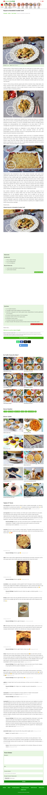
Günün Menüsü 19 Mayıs (7, 403)
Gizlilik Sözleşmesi (34, 787)
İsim (5, 766)
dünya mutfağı (11, 411)
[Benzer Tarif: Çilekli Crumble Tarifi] (13, 425)
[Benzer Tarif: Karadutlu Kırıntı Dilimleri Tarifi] (34, 441)
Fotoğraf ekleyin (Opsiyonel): (10, 776)
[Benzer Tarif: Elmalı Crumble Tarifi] (34, 457)
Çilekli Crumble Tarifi (6, 432)
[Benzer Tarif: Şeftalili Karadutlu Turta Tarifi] (13, 457)
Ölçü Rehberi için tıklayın (39, 272)
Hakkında (4, 787)
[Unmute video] (23, 220)
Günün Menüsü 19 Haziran (28, 403)
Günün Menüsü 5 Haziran (7, 387)
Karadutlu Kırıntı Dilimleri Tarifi (29, 448)
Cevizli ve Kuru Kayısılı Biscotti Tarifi (30, 481)
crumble (5, 411)
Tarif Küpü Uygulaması (16, 787)
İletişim (9, 787)
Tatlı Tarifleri (13, 13)
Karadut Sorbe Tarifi (6, 448)
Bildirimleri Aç (24, 345)
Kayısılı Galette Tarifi (27, 432)
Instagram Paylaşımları (25, 787)
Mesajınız (6, 755)
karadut (22, 411)
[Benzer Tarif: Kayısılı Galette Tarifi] (34, 425)
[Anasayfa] (9, 1)
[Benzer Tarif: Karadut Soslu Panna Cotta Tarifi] (13, 489)
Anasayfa (5, 13)
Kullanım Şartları (41, 787)
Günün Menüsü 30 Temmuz (28, 371)
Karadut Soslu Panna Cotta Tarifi (8, 497)
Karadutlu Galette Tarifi (7, 481)
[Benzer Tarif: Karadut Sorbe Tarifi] (13, 441)
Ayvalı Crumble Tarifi (27, 497)
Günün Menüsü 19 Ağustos (28, 387)
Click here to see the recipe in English (11, 330)
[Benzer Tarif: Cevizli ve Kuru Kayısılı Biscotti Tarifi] (34, 473)
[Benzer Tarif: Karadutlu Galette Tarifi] (13, 473)
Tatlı (35, 411)
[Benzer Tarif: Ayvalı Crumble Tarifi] (34, 489)
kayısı (26, 411)
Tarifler (9, 13)
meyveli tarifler (31, 411)
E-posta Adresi (7, 771)
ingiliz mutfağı (17, 411)
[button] (42, 1)
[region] (23, 25)
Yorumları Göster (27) (23, 337)
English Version (23, 789)
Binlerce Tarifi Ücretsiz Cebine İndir (37, 324)
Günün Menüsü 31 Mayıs (7, 371)
